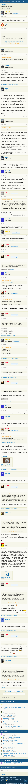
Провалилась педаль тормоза (10, 740)
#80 (26, 410)
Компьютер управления (9, 747)
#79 (26, 386)
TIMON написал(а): (6, 591)
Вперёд (19, 691)
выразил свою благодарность (10, 84)
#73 (26, 260)
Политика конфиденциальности (18, 779)
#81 (26, 421)
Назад (9, 691)
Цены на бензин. (7, 712)
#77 (26, 344)
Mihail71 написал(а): (6, 370)
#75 (26, 296)
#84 (26, 490)
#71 (26, 235)
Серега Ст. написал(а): (6, 57)
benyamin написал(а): (6, 31)
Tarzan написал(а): (6, 280)
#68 (26, 175)
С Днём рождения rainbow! (10, 715)
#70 (26, 223)
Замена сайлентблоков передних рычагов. (14, 726)
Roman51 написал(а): (6, 199)
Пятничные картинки (8, 718)
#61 (26, 16)
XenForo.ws (16, 783)
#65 (26, 93)
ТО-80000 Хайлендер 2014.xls (9, 577)
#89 (26, 639)
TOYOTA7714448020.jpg (7, 464)
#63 (26, 54)
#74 (26, 277)
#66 (26, 124)
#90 (26, 665)
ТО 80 (2, 252)
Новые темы (4, 731)
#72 (26, 249)
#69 (26, 196)
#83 (26, 478)
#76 (26, 318)
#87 (26, 588)
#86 (26, 548)
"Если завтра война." (8, 704)
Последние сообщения (7, 701)
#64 (26, 70)
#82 (26, 433)
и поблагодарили (9, 335)
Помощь (3, 780)
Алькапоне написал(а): (7, 520)
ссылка (12, 269)
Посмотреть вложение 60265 (8, 442)
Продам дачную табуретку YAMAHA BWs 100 (14, 743)
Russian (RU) (14, 777)
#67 (26, 161)
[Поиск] (26, 1)
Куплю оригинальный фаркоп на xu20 (12, 734)
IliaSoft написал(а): (6, 127)
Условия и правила (5, 779)
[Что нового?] (23, 1)
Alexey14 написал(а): (6, 642)
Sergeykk (4, 8)
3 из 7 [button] (14, 691)
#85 (26, 517)
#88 (26, 624)
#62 (26, 28)
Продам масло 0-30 (8, 750)
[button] (1, 1)
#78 (26, 367)
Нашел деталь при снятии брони (11, 737)
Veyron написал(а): (6, 347)
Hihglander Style (5, 777)
